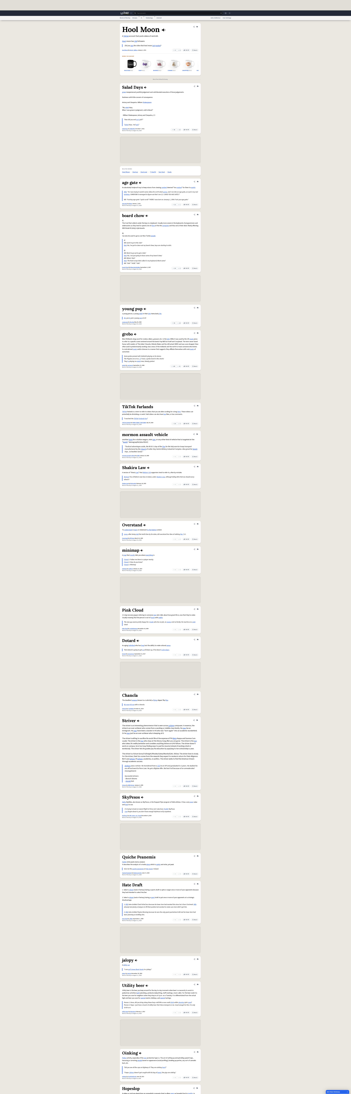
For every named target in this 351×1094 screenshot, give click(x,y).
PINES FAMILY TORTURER (139, 423)
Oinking (124, 1077)
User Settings (227, 18)
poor (191, 802)
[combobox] (178, 13)
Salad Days (125, 129)
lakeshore (133, 1012)
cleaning (181, 1002)
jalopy (123, 973)
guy (142, 741)
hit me (132, 704)
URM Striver (131, 785)
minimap (124, 569)
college (171, 725)
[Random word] (221, 13)
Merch (195, 50)
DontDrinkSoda (132, 1077)
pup (140, 318)
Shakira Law (125, 483)
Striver (124, 785)
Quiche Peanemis (127, 873)
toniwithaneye (134, 629)
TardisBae (131, 709)
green (124, 92)
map (124, 555)
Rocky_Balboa (134, 50)
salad (127, 107)
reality (160, 617)
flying (155, 700)
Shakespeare (147, 102)
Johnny (131, 1072)
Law (137, 472)
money (169, 622)
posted (158, 45)
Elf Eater (132, 538)
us (143, 650)
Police (124, 1058)
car (129, 965)
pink (194, 622)
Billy (125, 192)
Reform (145, 472)
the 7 (182, 534)
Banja (130, 204)
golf (138, 993)
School (132, 759)
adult (141, 314)
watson (129, 973)
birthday (127, 194)
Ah (125, 318)
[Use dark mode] (229, 13)
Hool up (135, 172)
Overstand (125, 538)
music (191, 339)
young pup (125, 322)
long (142, 645)
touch (153, 617)
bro (146, 418)
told (137, 534)
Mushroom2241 (137, 873)
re (129, 318)
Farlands (142, 418)
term (131, 439)
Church (143, 449)
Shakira (159, 477)
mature (179, 187)
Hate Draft (125, 919)
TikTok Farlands (126, 423)
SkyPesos (124, 816)
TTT (158, 766)
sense (168, 645)
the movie (149, 869)
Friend (126, 559)
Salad (127, 125)
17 (140, 359)
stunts (142, 969)
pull (129, 969)
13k (135, 41)
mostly (132, 555)
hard (126, 804)
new (154, 615)
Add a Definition (215, 18)
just (153, 45)
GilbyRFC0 (132, 129)
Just (126, 811)
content (164, 187)
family (125, 442)
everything (149, 555)
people (153, 236)
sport (153, 897)
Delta (124, 802)
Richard (126, 477)
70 (164, 809)
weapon (134, 700)
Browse (135, 18)
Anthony (128, 766)
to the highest (152, 530)
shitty (125, 965)
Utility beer (125, 1012)
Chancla (124, 709)
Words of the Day (125, 18)
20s (160, 314)
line (163, 446)
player (131, 890)
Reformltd (133, 483)
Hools (169, 172)
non (145, 1058)
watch (193, 187)
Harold (128, 781)
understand (128, 530)
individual (131, 645)
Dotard (124, 654)
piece (148, 864)
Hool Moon (125, 50)
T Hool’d (153, 172)
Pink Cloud (125, 629)
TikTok (126, 36)
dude (151, 622)
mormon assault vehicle (128, 456)
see (132, 45)
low (165, 414)
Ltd (149, 472)
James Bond (135, 969)
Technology (149, 18)
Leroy (126, 534)
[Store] (225, 13)
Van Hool (162, 172)
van (154, 439)
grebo (124, 365)
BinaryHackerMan (135, 267)
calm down (165, 650)
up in (137, 119)
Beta (174, 738)
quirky (158, 864)
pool (189, 1002)
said (137, 125)
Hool (124, 41)
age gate (124, 204)
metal (139, 361)
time (153, 226)
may (184, 728)
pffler (131, 919)
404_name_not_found (135, 816)
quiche (134, 869)
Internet (159, 18)
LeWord (131, 569)
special (143, 998)
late (149, 314)
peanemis (140, 869)
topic (135, 530)
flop (166, 700)
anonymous (131, 654)
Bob (125, 245)
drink (172, 1002)
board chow (125, 267)
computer (165, 226)
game (165, 192)
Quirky (124, 862)
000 (167, 809)
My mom (127, 704)
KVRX (138, 456)
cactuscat (130, 365)
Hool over (143, 172)
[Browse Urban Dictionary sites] (126, 13)
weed (159, 1072)
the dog (132, 322)
